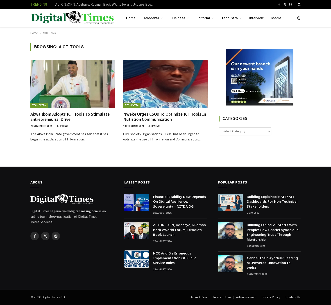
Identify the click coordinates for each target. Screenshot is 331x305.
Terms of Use (221, 297)
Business (177, 18)
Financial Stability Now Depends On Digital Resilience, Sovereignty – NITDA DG (179, 201)
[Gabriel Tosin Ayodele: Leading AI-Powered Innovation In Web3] (230, 263)
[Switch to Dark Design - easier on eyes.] (298, 18)
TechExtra (229, 18)
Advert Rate (199, 297)
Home (131, 18)
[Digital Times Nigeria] (72, 18)
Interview (256, 18)
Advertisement (246, 297)
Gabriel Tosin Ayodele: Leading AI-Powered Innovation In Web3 (272, 263)
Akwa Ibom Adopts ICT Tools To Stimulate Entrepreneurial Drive (70, 117)
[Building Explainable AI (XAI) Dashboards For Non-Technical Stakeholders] (230, 202)
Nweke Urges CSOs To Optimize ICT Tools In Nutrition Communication (164, 117)
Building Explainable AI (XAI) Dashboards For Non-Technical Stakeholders (272, 201)
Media (276, 18)
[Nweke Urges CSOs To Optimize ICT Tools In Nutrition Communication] (165, 84)
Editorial (203, 18)
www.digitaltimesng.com (80, 211)
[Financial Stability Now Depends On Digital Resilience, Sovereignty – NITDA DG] (136, 202)
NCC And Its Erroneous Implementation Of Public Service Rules (174, 258)
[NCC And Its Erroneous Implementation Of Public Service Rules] (136, 259)
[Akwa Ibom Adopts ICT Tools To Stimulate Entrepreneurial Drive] (72, 84)
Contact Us (293, 297)
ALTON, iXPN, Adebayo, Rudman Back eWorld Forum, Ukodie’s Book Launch (105, 4)
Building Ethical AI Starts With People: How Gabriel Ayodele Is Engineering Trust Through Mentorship (273, 231)
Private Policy (271, 297)
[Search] (299, 4)
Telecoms (151, 18)
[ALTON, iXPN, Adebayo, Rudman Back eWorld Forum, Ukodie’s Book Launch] (136, 230)
